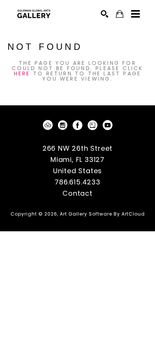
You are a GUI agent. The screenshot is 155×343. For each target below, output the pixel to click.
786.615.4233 (77, 183)
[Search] (104, 14)
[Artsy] (94, 125)
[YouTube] (107, 125)
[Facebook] (79, 125)
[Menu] (135, 14)
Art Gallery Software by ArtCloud (102, 214)
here (22, 73)
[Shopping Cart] (119, 14)
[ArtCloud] (49, 125)
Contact (77, 193)
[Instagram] (64, 125)
